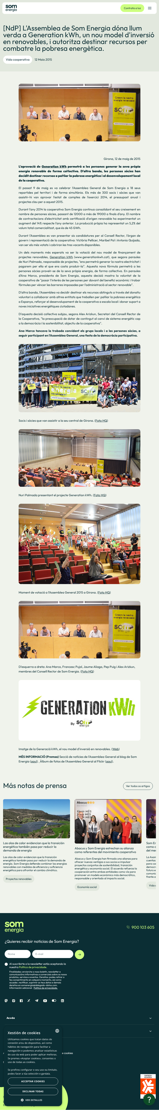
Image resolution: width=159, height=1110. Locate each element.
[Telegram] (36, 1000)
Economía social (87, 887)
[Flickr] (54, 1000)
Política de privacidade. (46, 988)
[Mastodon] (6, 1000)
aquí (34, 761)
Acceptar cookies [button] (33, 1081)
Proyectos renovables (18, 879)
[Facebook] (21, 1000)
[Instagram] (13, 1000)
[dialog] (33, 1066)
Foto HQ (101, 421)
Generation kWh (61, 257)
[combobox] (57, 1031)
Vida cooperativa (17, 60)
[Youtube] (45, 1000)
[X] (28, 1000)
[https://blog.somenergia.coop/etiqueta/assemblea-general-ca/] (39, 761)
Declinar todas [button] (32, 1091)
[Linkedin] (62, 1000)
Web (115, 749)
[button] (33, 1100)
